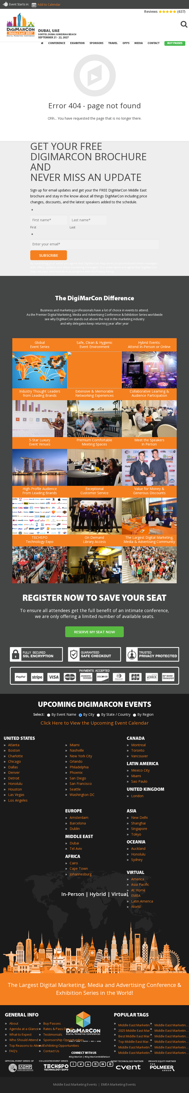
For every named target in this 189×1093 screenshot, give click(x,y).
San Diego (78, 778)
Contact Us (51, 1051)
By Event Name (63, 714)
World (136, 906)
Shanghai (138, 823)
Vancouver (139, 756)
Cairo (74, 863)
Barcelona (78, 823)
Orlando (76, 761)
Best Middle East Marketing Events (135, 1036)
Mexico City (140, 770)
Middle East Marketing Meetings (172, 1030)
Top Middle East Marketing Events (135, 1041)
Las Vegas (16, 794)
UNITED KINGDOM (145, 790)
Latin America (142, 901)
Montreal (138, 745)
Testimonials (52, 1034)
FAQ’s (13, 1051)
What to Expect (20, 1034)
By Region (145, 714)
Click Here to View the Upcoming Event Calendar (95, 723)
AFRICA (72, 857)
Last (72, 227)
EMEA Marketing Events (118, 1084)
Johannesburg (81, 874)
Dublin (75, 828)
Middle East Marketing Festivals (172, 1025)
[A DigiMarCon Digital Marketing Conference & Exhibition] (87, 1036)
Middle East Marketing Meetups (172, 1036)
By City (88, 714)
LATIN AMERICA (142, 764)
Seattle (75, 789)
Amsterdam (79, 817)
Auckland (138, 848)
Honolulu (15, 783)
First (33, 227)
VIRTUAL (135, 873)
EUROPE (73, 811)
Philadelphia (79, 767)
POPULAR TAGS (131, 1015)
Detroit (13, 778)
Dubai (74, 843)
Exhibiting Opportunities (61, 1045)
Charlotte (15, 756)
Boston (14, 750)
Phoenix (76, 772)
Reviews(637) (164, 11)
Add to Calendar (49, 4)
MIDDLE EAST (79, 837)
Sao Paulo (139, 781)
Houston (15, 789)
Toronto (137, 750)
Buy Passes (52, 1023)
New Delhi (139, 817)
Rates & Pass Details (58, 1029)
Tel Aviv (76, 848)
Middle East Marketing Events (135, 1025)
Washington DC (82, 794)
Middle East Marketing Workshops (172, 1052)
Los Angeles (18, 800)
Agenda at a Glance (24, 1029)
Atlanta (13, 745)
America (137, 879)
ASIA (131, 811)
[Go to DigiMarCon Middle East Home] (20, 26)
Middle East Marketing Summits (172, 1047)
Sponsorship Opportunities (63, 1040)
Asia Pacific (140, 884)
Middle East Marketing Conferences (135, 1047)
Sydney (136, 859)
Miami (74, 745)
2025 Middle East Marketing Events (135, 1030)
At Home (138, 890)
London (137, 795)
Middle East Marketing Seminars (172, 1041)
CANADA (136, 739)
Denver (14, 772)
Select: (39, 714)
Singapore (139, 828)
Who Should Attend (23, 1040)
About (13, 1023)
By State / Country (115, 714)
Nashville (77, 750)
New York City (81, 756)
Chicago (14, 761)
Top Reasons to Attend (26, 1045)
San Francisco (81, 783)
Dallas (13, 767)
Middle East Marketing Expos (135, 1052)
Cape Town (79, 868)
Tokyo (136, 834)
